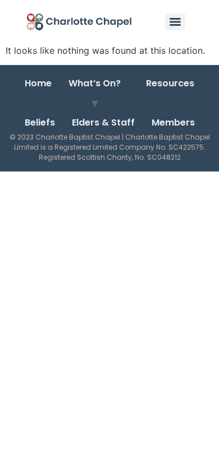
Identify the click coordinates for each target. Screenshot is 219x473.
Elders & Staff (103, 122)
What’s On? (95, 83)
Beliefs (40, 122)
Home (38, 83)
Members (173, 122)
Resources (170, 83)
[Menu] (175, 21)
